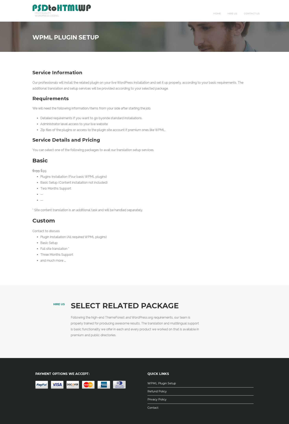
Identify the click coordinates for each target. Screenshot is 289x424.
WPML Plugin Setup (161, 383)
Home (217, 13)
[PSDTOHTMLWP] (61, 7)
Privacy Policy (157, 399)
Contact (152, 407)
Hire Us (232, 13)
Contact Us (252, 13)
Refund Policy (157, 391)
